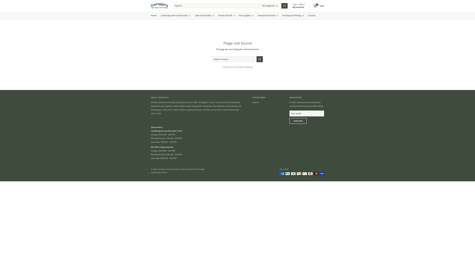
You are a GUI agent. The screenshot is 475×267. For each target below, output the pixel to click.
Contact (312, 15)
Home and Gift (225, 15)
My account (298, 7)
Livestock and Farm (266, 15)
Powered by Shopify (159, 172)
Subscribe (298, 121)
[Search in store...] (260, 59)
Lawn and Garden (203, 15)
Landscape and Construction (174, 15)
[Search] (284, 6)
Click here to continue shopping (237, 67)
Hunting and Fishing (292, 15)
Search (255, 102)
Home (154, 15)
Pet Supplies (244, 15)
